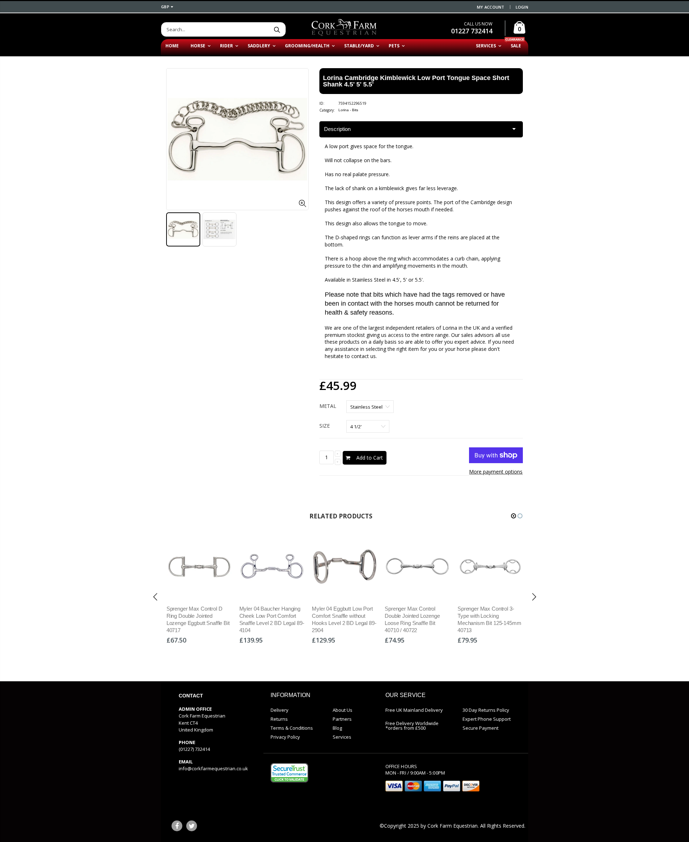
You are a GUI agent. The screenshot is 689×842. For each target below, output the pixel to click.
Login (522, 7)
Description (337, 129)
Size (324, 425)
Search (277, 29)
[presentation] (155, 597)
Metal (327, 406)
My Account (491, 7)
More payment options (495, 471)
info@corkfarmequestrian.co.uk (213, 768)
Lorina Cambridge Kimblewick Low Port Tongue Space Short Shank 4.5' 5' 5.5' (416, 81)
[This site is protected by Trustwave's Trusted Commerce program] (289, 772)
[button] (513, 516)
